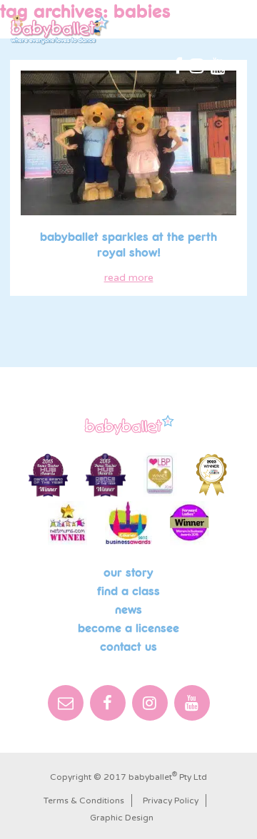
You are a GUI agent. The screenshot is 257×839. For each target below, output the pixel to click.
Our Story (128, 573)
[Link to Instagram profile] (196, 67)
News (128, 610)
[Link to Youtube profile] (218, 67)
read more (128, 278)
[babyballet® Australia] (60, 29)
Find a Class (128, 591)
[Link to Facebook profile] (178, 67)
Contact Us (128, 647)
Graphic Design (121, 818)
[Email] (66, 703)
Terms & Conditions (84, 800)
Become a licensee (128, 628)
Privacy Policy (170, 800)
